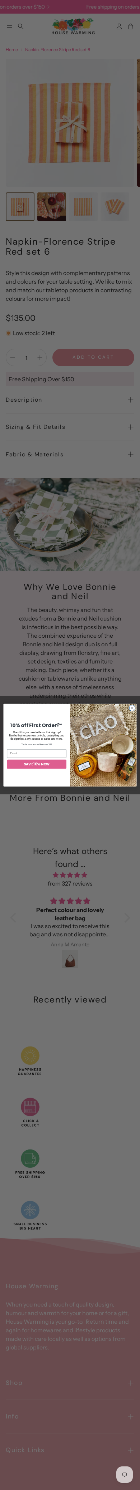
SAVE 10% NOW (37, 764)
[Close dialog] (132, 708)
